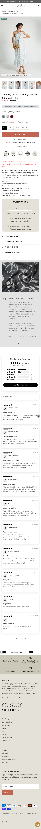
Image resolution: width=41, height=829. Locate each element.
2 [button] (19, 638)
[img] (7, 405)
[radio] (3, 116)
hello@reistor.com (21, 698)
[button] (6, 98)
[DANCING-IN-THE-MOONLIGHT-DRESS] (5, 85)
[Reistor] (20, 5)
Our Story (5, 719)
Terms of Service (31, 813)
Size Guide (5, 756)
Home (4, 11)
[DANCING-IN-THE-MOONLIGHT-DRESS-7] (18, 85)
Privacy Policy (6, 813)
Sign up (7, 792)
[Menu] (2, 5)
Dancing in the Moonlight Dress (13, 13)
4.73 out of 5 (25, 363)
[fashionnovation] (13, 652)
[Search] (35, 5)
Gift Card (5, 753)
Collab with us (7, 737)
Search (4, 750)
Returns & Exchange (9, 759)
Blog (3, 731)
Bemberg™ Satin (14, 11)
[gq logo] (27, 652)
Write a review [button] (20, 385)
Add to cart (20, 134)
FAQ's (4, 734)
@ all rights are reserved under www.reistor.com (15, 822)
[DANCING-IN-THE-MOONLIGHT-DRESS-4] (12, 85)
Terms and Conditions (18, 813)
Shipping (5, 762)
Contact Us (6, 741)
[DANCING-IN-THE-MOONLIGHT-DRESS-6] (25, 85)
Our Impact (6, 725)
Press (4, 728)
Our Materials (7, 722)
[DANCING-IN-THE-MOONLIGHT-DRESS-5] (32, 85)
